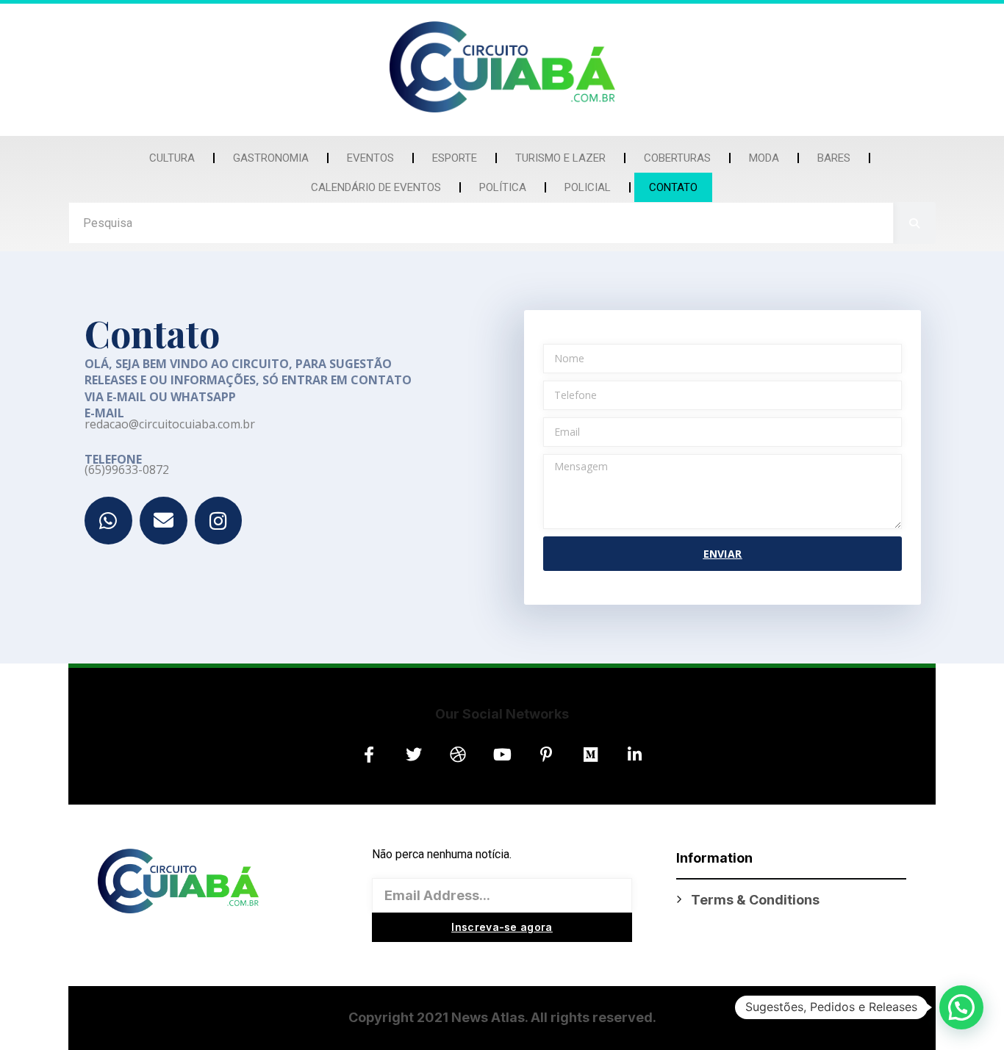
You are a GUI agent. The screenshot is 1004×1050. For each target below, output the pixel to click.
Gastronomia (271, 158)
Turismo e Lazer (560, 158)
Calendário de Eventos (376, 187)
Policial (587, 187)
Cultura (172, 158)
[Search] (915, 223)
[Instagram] (219, 520)
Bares (833, 158)
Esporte (454, 158)
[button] (961, 1007)
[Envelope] (163, 520)
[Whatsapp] (108, 520)
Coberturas (677, 158)
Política (502, 187)
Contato (673, 187)
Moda (764, 158)
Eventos (370, 158)
